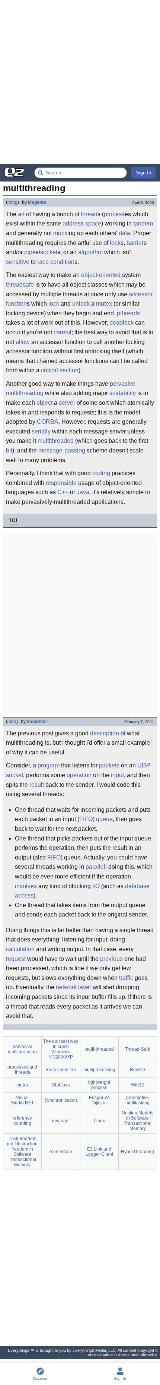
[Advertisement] (80, 82)
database (137, 886)
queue (104, 819)
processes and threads (22, 1069)
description (104, 733)
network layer (73, 987)
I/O (96, 886)
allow (23, 342)
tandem (143, 223)
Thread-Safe (137, 1049)
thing (12, 202)
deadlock (121, 322)
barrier (135, 243)
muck (60, 233)
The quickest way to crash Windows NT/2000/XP (60, 1049)
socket (48, 252)
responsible (61, 483)
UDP (143, 765)
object (44, 403)
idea (11, 721)
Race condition (60, 1069)
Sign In (143, 173)
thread (89, 214)
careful (62, 332)
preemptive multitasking (137, 1100)
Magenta (37, 202)
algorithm (90, 252)
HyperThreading (137, 1151)
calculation (20, 949)
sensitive (17, 262)
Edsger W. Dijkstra (99, 1100)
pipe (30, 252)
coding (101, 473)
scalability (122, 393)
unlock (81, 303)
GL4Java (61, 1085)
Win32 (137, 1085)
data (124, 233)
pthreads (128, 313)
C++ (62, 492)
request (16, 959)
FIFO (86, 819)
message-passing (61, 450)
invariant (61, 1120)
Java (83, 492)
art (21, 214)
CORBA (47, 422)
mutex (104, 303)
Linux (99, 1120)
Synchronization (60, 1100)
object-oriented (101, 275)
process (114, 214)
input (117, 775)
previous (111, 959)
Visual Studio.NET (22, 1100)
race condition (55, 262)
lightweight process (99, 1085)
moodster (37, 721)
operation (79, 775)
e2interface (60, 1151)
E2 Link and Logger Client (99, 1151)
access (24, 895)
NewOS (137, 1069)
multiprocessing (99, 1069)
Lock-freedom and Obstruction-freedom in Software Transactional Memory (22, 1151)
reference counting (22, 1121)
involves (26, 886)
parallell (96, 867)
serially (41, 431)
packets (109, 765)
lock (115, 243)
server (67, 403)
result (36, 785)
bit (9, 450)
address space (82, 223)
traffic (126, 978)
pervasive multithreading (22, 1049)
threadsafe (20, 284)
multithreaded (56, 441)
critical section (60, 370)
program (49, 765)
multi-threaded (99, 1049)
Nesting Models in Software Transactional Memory (137, 1120)
